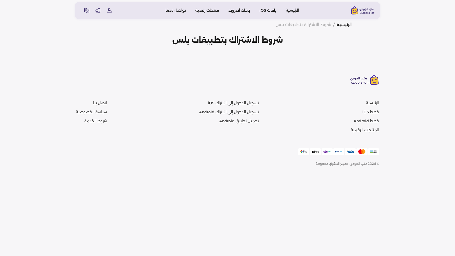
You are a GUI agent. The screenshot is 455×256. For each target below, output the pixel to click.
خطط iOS (370, 112)
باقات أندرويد (239, 10)
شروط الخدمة (95, 121)
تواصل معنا (175, 10)
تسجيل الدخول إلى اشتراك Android (229, 112)
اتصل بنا (100, 103)
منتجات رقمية (207, 10)
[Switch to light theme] (98, 10)
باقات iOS (267, 10)
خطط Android (366, 121)
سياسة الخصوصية (91, 112)
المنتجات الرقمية (365, 130)
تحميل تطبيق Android (239, 121)
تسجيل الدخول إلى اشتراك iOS (233, 103)
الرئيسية (292, 10)
